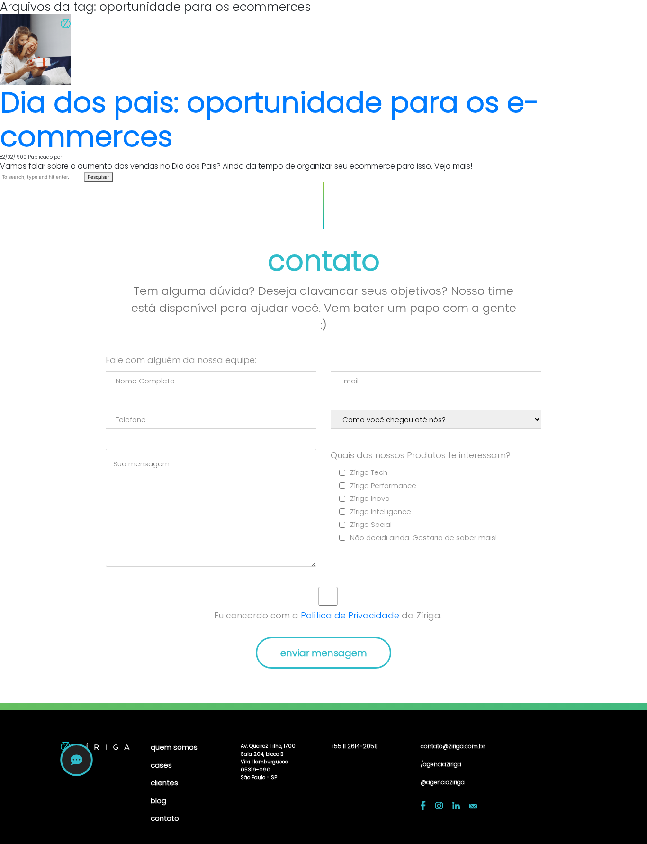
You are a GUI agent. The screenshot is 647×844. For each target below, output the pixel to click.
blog (490, 26)
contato (529, 26)
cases (411, 26)
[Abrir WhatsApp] (623, 820)
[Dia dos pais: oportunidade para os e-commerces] (35, 49)
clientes (452, 26)
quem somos (358, 26)
